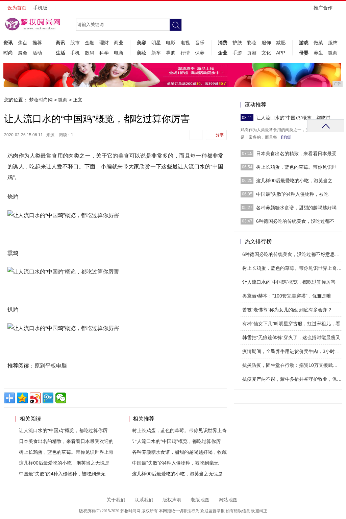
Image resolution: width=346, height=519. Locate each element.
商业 (118, 42)
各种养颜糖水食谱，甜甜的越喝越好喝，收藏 (179, 452)
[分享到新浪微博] (35, 398)
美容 (141, 42)
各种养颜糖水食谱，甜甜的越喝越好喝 (296, 207)
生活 (60, 52)
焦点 (22, 42)
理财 (104, 42)
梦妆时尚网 (41, 99)
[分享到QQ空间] (22, 398)
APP (280, 52)
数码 (89, 52)
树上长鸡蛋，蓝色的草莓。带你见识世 (296, 167)
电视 (185, 42)
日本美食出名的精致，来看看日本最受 (296, 153)
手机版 (40, 7)
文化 (266, 52)
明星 (156, 42)
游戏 (303, 42)
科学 (104, 52)
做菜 (318, 42)
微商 (333, 52)
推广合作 (323, 7)
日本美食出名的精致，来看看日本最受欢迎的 (66, 441)
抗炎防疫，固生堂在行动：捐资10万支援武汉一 (292, 365)
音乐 (199, 42)
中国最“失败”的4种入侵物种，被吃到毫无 (62, 473)
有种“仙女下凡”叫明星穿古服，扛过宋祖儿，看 (291, 323)
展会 (22, 52)
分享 (220, 135)
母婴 (303, 52)
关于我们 (115, 499)
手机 (75, 52)
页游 (251, 52)
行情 (185, 52)
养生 (318, 52)
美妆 (141, 52)
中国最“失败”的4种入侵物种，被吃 (292, 194)
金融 (89, 42)
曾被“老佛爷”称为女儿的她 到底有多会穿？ (287, 309)
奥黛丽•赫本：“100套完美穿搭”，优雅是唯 (286, 296)
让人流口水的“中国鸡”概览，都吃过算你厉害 (289, 282)
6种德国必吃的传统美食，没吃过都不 (295, 221)
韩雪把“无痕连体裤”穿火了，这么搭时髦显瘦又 (291, 337)
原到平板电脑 (50, 366)
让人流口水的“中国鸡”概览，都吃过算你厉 (63, 430)
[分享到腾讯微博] (48, 398)
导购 (170, 52)
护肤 (237, 42)
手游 (237, 52)
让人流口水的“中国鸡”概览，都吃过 (293, 117)
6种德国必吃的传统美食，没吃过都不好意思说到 (293, 254)
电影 (170, 42)
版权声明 (172, 499)
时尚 (8, 52)
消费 (222, 42)
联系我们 (143, 499)
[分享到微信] (60, 398)
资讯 (8, 42)
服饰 (266, 42)
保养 (199, 52)
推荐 (37, 42)
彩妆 (251, 42)
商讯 (60, 42)
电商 (118, 52)
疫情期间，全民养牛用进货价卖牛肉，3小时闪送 (293, 351)
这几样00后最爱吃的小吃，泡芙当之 (294, 180)
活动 (37, 52)
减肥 (281, 42)
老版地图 (200, 499)
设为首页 (16, 7)
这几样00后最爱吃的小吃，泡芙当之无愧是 (64, 463)
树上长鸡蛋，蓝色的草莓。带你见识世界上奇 (66, 452)
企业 (222, 52)
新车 (156, 52)
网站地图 (228, 499)
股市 (75, 42)
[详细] (286, 137)
